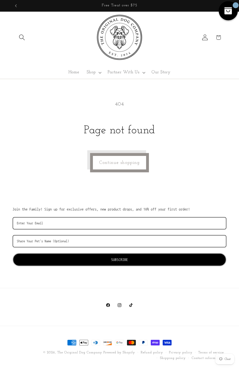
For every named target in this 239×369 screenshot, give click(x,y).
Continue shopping (119, 162)
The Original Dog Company (79, 352)
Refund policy (152, 352)
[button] (21, 37)
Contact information (208, 358)
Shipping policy (173, 358)
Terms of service (211, 352)
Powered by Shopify (119, 352)
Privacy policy (181, 352)
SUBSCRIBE (119, 259)
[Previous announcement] (16, 5)
